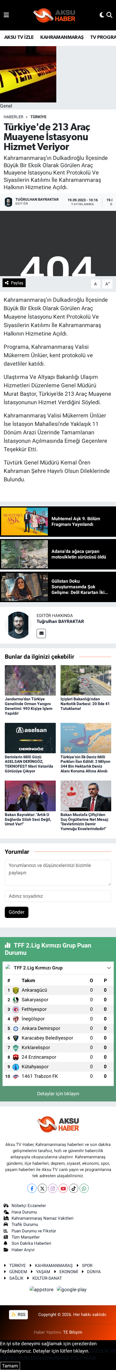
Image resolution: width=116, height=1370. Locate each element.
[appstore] (42, 1290)
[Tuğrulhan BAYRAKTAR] (18, 625)
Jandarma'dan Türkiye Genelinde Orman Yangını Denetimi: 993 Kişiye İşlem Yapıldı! (28, 706)
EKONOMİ (68, 1271)
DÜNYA (94, 1271)
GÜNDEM (18, 1271)
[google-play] (72, 1290)
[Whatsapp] (84, 1188)
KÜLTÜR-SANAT (47, 1278)
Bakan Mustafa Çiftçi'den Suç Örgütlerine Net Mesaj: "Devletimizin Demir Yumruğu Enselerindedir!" (85, 821)
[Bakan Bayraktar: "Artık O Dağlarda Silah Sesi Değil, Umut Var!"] (30, 795)
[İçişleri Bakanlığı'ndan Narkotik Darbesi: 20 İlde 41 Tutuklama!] (86, 680)
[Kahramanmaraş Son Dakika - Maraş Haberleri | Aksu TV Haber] (54, 15)
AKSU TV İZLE (19, 37)
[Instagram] (52, 1188)
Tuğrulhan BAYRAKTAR (60, 621)
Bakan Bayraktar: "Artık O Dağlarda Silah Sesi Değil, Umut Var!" (28, 819)
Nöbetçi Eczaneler (29, 1205)
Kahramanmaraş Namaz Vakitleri (42, 1218)
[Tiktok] (73, 1188)
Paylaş (17, 282)
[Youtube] (63, 1188)
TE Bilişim (72, 1332)
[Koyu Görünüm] (102, 15)
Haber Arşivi (23, 1249)
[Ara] (109, 15)
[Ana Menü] (6, 15)
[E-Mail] (41, 633)
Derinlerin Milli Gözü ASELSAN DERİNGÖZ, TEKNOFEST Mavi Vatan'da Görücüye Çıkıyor (29, 764)
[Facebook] (32, 1188)
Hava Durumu (24, 1212)
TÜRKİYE (38, 117)
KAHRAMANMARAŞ (61, 37)
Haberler (13, 117)
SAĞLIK (16, 1278)
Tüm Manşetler (26, 1237)
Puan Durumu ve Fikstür (34, 1230)
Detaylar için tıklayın (58, 1093)
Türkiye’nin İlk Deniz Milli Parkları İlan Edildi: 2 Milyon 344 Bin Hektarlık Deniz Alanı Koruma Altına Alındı (85, 764)
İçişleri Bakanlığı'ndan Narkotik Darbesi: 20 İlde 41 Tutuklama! (85, 704)
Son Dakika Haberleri (31, 1243)
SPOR (87, 1265)
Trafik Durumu (25, 1224)
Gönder (16, 912)
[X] (42, 1188)
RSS (21, 1314)
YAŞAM (43, 1271)
